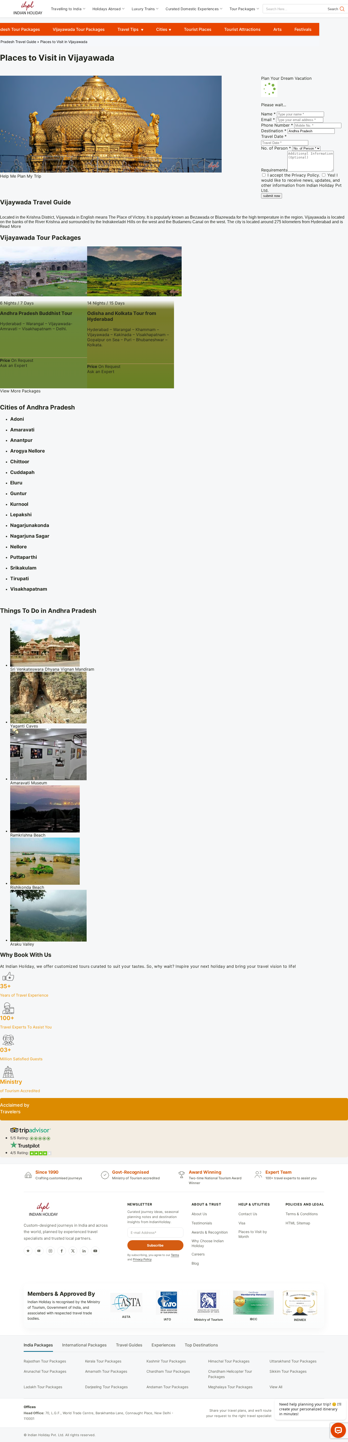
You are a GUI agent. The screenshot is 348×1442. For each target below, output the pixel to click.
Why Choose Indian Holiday (208, 1243)
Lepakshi (21, 515)
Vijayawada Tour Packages (79, 29)
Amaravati (22, 430)
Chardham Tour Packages (168, 1371)
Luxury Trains (143, 9)
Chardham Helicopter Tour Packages (230, 1374)
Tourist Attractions (242, 29)
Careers (198, 1254)
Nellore (18, 547)
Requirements (274, 170)
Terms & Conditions (302, 1214)
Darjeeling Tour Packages (106, 1387)
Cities (161, 29)
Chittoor (19, 462)
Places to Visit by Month (252, 1234)
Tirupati (19, 578)
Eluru (16, 483)
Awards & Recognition (210, 1232)
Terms (175, 1255)
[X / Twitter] (73, 1251)
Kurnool (19, 504)
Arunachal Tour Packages (45, 1371)
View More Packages (20, 390)
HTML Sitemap (298, 1223)
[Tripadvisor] (39, 1251)
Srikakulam (23, 568)
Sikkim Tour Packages (288, 1371)
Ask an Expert (13, 365)
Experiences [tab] (164, 1345)
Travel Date (274, 136)
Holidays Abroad (106, 9)
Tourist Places (197, 29)
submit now (271, 196)
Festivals (303, 29)
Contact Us (247, 1214)
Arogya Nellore (27, 451)
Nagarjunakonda (29, 525)
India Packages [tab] (38, 1345)
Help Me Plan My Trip (20, 176)
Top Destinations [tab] (201, 1345)
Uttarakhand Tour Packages (293, 1361)
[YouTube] (95, 1251)
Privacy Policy (305, 175)
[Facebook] (61, 1251)
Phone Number (277, 125)
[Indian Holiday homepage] (43, 1210)
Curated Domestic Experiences (192, 9)
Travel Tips (128, 29)
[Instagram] (50, 1251)
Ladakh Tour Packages (43, 1387)
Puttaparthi (23, 557)
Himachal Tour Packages (228, 1361)
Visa (241, 1223)
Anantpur (21, 440)
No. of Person (276, 148)
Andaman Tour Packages (167, 1387)
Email (268, 119)
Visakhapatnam (28, 589)
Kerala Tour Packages (103, 1361)
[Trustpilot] (28, 1251)
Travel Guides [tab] (129, 1345)
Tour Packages (242, 9)
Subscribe (155, 1245)
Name (268, 113)
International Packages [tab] (84, 1345)
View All (276, 1387)
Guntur (18, 493)
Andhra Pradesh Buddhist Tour (36, 313)
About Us (199, 1214)
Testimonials (202, 1223)
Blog (195, 1263)
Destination (273, 130)
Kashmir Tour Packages (166, 1361)
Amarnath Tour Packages (106, 1371)
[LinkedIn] (84, 1251)
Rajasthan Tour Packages (45, 1361)
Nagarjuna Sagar (29, 536)
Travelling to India (66, 9)
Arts (277, 29)
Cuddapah (22, 472)
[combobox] (286, 9)
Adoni (17, 419)
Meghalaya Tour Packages (230, 1387)
